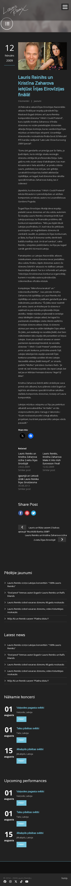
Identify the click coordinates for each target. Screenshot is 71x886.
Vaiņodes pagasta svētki (30, 708)
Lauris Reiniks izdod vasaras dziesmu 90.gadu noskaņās (35, 602)
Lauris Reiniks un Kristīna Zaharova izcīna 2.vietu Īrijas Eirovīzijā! (27, 458)
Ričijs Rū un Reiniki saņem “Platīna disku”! (28, 618)
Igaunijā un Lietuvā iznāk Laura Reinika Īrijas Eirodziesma (28, 479)
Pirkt (21, 719)
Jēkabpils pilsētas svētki (30, 749)
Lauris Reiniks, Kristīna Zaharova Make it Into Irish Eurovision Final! (52, 458)
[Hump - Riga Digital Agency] (65, 878)
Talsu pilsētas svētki (28, 728)
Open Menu (65, 7)
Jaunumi (37, 101)
